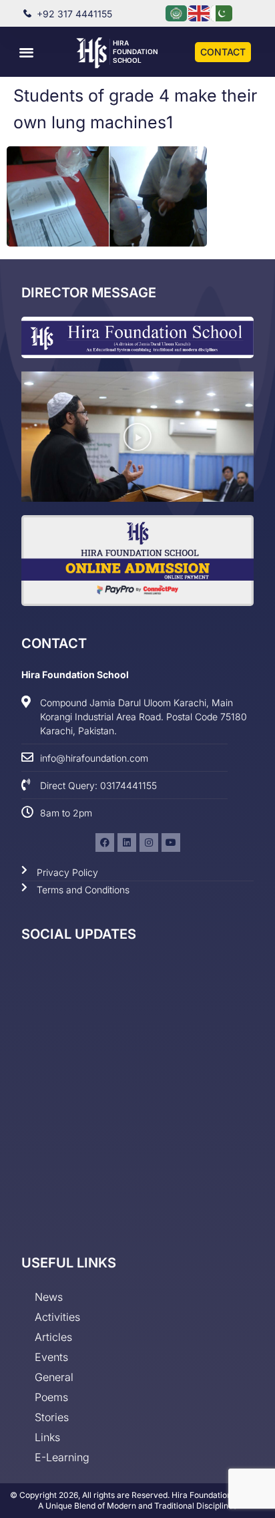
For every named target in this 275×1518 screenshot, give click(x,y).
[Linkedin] (126, 842)
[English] (199, 12)
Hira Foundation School (135, 51)
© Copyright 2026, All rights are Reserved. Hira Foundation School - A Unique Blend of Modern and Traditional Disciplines (138, 1500)
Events (51, 1357)
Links (47, 1437)
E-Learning (62, 1457)
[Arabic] (177, 12)
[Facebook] (104, 842)
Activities (57, 1317)
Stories (52, 1417)
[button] (26, 51)
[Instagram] (149, 842)
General (54, 1377)
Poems (51, 1397)
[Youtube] (171, 842)
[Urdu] (222, 12)
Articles (53, 1337)
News (49, 1297)
